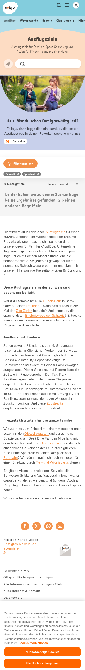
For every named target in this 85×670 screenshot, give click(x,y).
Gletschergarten (36, 433)
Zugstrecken (56, 403)
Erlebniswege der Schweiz (45, 315)
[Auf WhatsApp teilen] (48, 526)
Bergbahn (10, 457)
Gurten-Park (52, 301)
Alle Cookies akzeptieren (43, 663)
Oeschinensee (51, 443)
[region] (42, 635)
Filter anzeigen (23, 164)
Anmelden (19, 141)
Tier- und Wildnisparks (52, 462)
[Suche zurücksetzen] (74, 63)
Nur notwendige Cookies (43, 652)
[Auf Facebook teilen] (25, 526)
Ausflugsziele (56, 232)
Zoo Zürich (24, 310)
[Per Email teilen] (60, 526)
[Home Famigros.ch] (10, 8)
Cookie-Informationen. (34, 643)
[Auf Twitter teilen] (36, 526)
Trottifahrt (33, 306)
